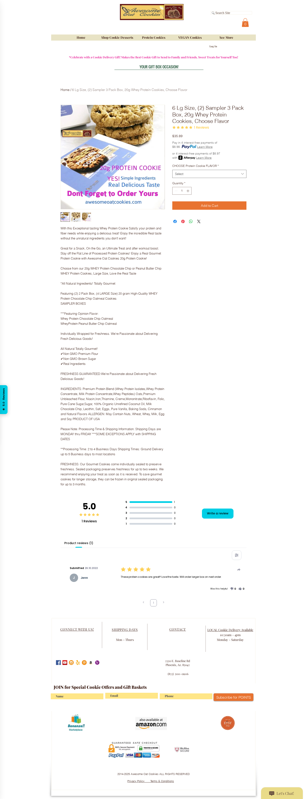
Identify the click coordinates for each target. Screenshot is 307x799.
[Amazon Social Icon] (90, 662)
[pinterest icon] (84, 662)
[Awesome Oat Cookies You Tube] (64, 662)
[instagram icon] (71, 662)
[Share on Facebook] (175, 221)
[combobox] (209, 174)
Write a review (217, 513)
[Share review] (238, 569)
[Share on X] (198, 221)
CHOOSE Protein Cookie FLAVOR (195, 166)
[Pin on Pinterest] (182, 221)
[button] (245, 22)
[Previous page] (143, 603)
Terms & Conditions (162, 781)
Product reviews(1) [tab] (78, 543)
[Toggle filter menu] (236, 555)
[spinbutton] (182, 190)
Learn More (205, 147)
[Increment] (188, 190)
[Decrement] (175, 190)
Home (65, 90)
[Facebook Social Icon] (58, 662)
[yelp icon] (77, 662)
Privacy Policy (138, 781)
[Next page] (163, 603)
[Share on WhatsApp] (190, 221)
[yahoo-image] (97, 662)
